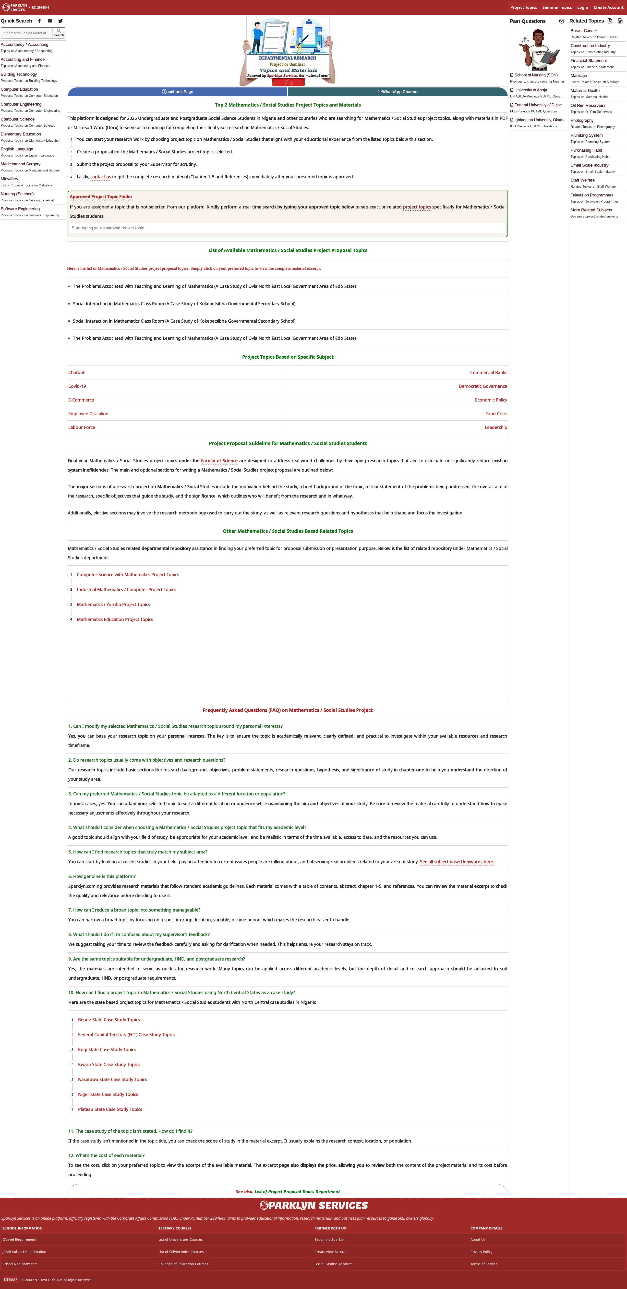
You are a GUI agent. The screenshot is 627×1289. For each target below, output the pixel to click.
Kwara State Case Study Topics (109, 1064)
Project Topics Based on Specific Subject (288, 357)
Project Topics (523, 7)
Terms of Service (483, 1264)
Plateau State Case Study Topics (110, 1109)
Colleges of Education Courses (183, 1264)
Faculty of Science (219, 460)
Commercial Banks (488, 372)
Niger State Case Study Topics (108, 1094)
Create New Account (331, 1251)
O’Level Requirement (19, 1239)
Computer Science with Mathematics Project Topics (128, 574)
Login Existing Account (333, 1264)
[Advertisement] (288, 666)
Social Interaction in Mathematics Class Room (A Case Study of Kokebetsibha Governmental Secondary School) (184, 303)
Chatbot (76, 372)
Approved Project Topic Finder (101, 196)
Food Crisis (496, 413)
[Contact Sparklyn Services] (313, 1209)
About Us (477, 1239)
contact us (100, 177)
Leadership (496, 427)
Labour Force (81, 427)
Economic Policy (491, 400)
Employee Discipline (88, 413)
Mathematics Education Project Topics (115, 619)
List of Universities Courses (180, 1239)
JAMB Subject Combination (24, 1251)
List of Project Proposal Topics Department (297, 1191)
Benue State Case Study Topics (109, 1019)
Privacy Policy (481, 1251)
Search (59, 35)
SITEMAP (10, 1279)
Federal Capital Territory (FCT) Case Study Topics (126, 1034)
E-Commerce (81, 400)
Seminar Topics (557, 7)
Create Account (609, 7)
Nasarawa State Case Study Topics (112, 1079)
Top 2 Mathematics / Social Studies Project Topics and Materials (288, 105)
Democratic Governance (483, 386)
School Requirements (19, 1264)
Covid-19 (77, 386)
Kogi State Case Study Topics (107, 1049)
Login (582, 7)
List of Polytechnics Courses (181, 1251)
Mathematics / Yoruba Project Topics (113, 604)
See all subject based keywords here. (457, 861)
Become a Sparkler (329, 1239)
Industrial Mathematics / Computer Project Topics (126, 589)
